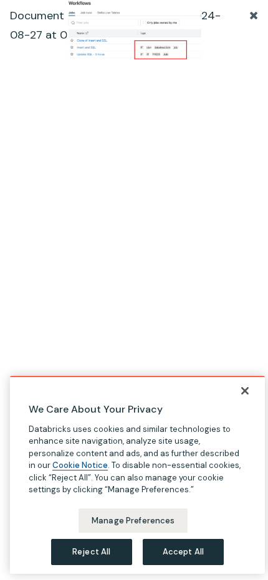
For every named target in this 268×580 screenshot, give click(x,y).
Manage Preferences (133, 520)
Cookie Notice (80, 465)
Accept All (183, 551)
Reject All (91, 551)
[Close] (245, 391)
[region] (137, 475)
